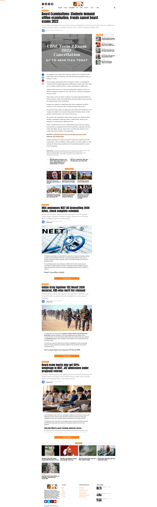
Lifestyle (86, 7)
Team (63, 489)
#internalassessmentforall (72, 150)
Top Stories (81, 489)
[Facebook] (45, 501)
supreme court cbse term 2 (53, 155)
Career (63, 490)
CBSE (89, 150)
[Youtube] (54, 501)
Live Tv (92, 7)
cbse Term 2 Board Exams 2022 (53, 151)
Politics (65, 7)
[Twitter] (48, 501)
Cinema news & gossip (84, 495)
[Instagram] (51, 501)
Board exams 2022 (83, 150)
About (63, 487)
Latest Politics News (83, 490)
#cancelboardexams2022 (59, 150)
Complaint (64, 496)
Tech (77, 7)
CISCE (70, 151)
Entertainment (72, 7)
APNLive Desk (49, 222)
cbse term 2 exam (64, 151)
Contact (63, 492)
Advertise (64, 493)
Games (98, 7)
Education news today (77, 151)
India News (60, 7)
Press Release (82, 492)
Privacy (63, 495)
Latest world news (83, 493)
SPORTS (81, 7)
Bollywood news (82, 496)
